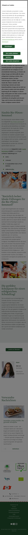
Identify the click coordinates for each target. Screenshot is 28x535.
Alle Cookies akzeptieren (12, 61)
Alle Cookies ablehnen (12, 53)
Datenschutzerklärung (8, 39)
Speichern (8, 57)
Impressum (5, 41)
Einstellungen (8, 46)
